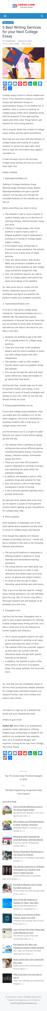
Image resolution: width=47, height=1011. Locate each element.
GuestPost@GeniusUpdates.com (23, 1003)
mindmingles (10, 41)
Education (8, 23)
